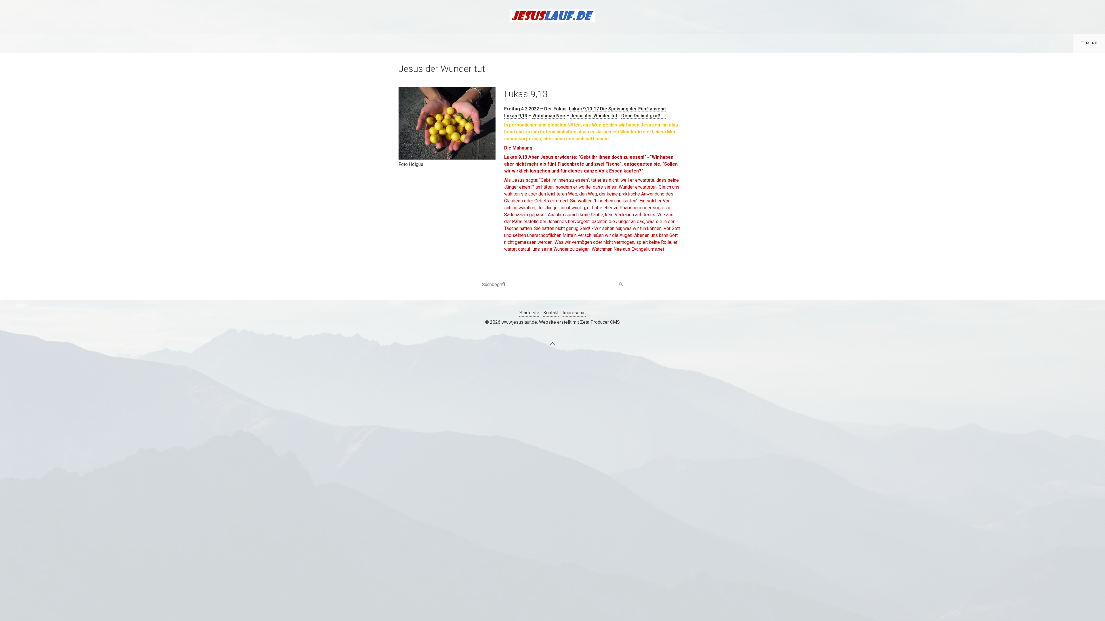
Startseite (529, 312)
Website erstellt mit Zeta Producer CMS (579, 322)
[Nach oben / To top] (552, 343)
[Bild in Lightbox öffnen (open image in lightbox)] (447, 123)
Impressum (574, 312)
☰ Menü (1089, 43)
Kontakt (551, 312)
